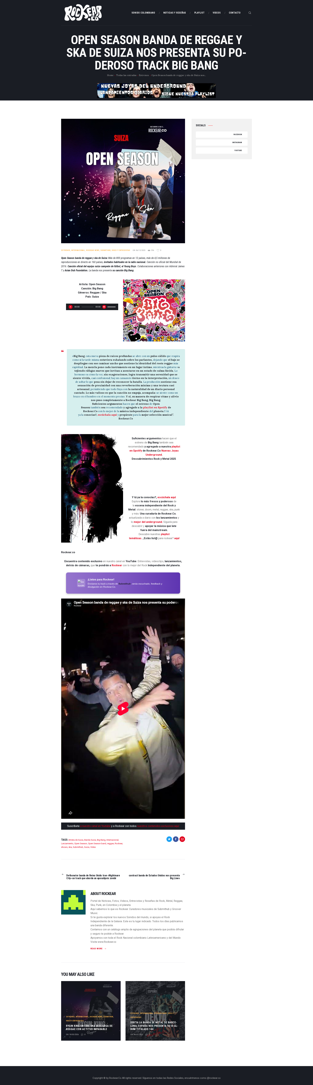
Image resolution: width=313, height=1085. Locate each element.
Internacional (78, 250)
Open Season (80, 843)
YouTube (238, 150)
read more (96, 948)
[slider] (112, 306)
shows (64, 847)
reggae (110, 843)
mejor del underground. (148, 521)
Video (93, 847)
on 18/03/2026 (72, 1034)
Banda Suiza (90, 840)
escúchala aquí (107, 414)
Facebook (237, 134)
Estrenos (144, 75)
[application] (92, 307)
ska (70, 847)
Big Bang (101, 840)
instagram (237, 142)
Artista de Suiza (75, 840)
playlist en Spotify (155, 407)
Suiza (86, 847)
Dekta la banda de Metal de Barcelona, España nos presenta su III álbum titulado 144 (154, 1026)
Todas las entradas (126, 75)
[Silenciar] (104, 307)
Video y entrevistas (121, 250)
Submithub (105, 250)
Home (110, 75)
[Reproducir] (71, 307)
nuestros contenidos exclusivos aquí (158, 826)
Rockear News (92, 250)
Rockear (117, 565)
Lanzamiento (67, 843)
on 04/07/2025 (136, 1034)
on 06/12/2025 (139, 250)
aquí (176, 538)
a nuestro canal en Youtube (95, 826)
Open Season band (97, 843)
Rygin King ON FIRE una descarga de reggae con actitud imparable (89, 1027)
